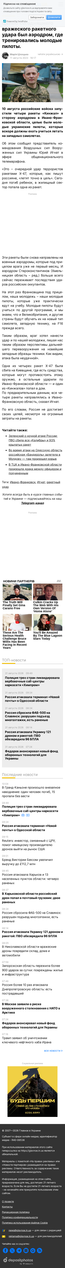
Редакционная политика (16, 1212)
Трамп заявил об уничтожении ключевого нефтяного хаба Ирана (26, 1038)
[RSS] (39, 1250)
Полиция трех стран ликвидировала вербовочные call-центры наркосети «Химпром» (30, 809)
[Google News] (32, 1250)
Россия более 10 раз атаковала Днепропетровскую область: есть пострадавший (27, 987)
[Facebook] (5, 1250)
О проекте (8, 1201)
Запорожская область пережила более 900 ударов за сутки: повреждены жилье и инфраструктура (32, 968)
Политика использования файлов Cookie (25, 1222)
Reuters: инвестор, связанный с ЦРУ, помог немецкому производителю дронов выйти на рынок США (29, 843)
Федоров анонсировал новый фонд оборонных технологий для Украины (29, 1023)
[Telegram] (19, 1250)
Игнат (41, 482)
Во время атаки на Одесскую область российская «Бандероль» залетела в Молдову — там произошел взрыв (35, 454)
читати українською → (50, 54)
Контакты (7, 1206)
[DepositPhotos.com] (18, 1261)
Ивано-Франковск (23, 482)
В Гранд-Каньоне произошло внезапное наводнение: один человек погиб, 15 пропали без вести (31, 790)
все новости (52, 1050)
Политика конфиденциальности (20, 1217)
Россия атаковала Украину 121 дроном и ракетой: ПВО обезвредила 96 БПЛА (32, 932)
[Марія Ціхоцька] (5, 58)
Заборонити (37, 17)
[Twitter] (12, 1250)
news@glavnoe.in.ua (20, 1230)
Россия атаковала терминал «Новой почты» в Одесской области (29, 826)
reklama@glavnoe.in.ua (21, 1236)
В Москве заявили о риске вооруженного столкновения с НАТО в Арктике (31, 1006)
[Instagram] (25, 1250)
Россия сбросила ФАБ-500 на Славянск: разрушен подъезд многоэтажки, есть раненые (31, 915)
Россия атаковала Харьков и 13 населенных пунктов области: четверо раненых (30, 877)
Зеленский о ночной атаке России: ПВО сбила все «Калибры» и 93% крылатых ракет (33, 440)
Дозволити (54, 17)
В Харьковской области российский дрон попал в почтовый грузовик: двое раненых (31, 896)
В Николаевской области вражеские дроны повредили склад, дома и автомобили (29, 949)
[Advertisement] (32, 224)
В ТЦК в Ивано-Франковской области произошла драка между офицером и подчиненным (35, 469)
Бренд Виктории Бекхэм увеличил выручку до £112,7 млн (27, 860)
